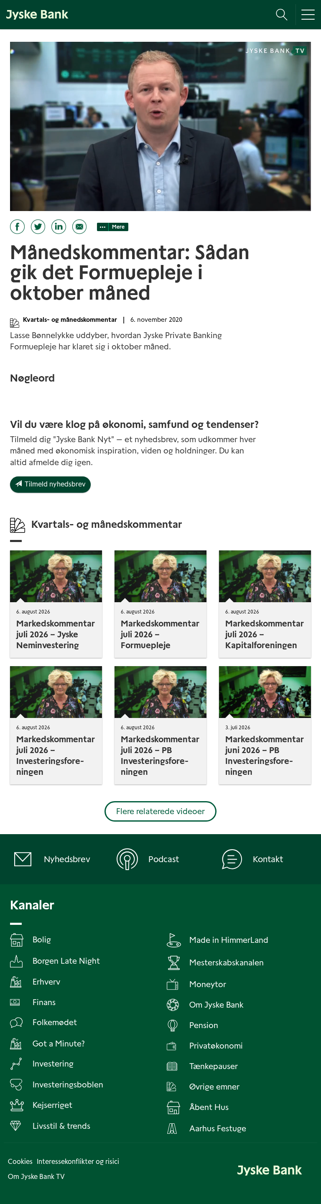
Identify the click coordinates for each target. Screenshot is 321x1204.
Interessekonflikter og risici (78, 1161)
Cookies (20, 1161)
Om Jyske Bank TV (36, 1176)
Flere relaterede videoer (160, 811)
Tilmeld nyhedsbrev (54, 484)
